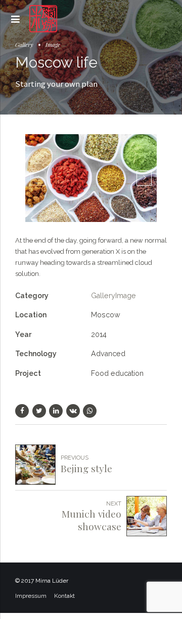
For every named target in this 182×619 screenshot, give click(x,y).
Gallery (24, 44)
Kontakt (64, 595)
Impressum (31, 595)
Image (53, 44)
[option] (91, 177)
